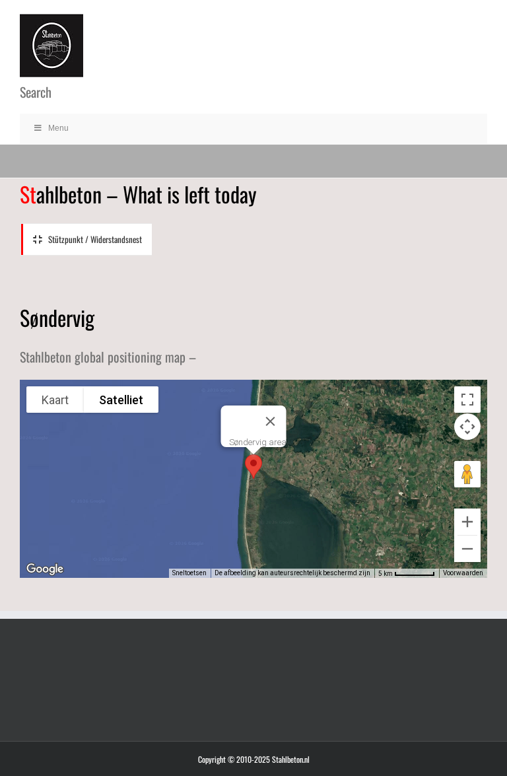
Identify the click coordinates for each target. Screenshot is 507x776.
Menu (58, 128)
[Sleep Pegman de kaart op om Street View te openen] (467, 474)
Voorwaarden (463, 573)
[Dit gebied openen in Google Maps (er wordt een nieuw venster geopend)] (45, 569)
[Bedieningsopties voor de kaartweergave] (467, 426)
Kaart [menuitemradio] (55, 400)
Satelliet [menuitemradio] (121, 400)
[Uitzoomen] (467, 549)
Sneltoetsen (189, 573)
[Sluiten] (271, 421)
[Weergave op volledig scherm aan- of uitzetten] (467, 399)
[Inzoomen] (467, 522)
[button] (253, 466)
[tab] (86, 240)
